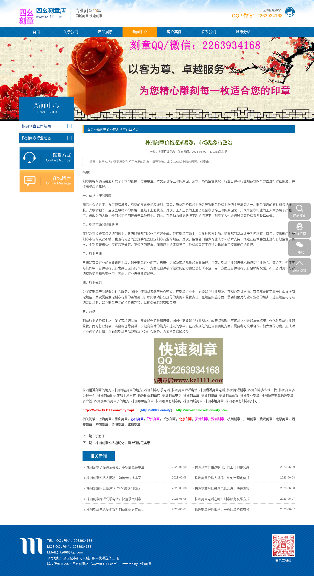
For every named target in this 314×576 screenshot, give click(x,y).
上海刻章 (145, 564)
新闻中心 (139, 32)
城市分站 (243, 32)
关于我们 (70, 32)
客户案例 (174, 32)
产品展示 (105, 32)
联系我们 (208, 32)
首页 (36, 32)
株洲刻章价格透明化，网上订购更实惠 (122, 443)
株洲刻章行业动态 (126, 129)
